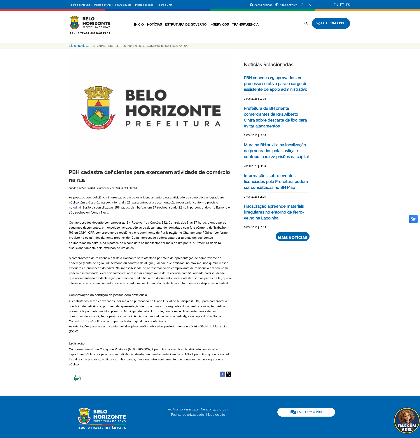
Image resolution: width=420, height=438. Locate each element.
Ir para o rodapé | (146, 4)
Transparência (245, 24)
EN (336, 5)
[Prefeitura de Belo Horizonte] (89, 22)
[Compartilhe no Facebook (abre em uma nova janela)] (222, 374)
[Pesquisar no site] (306, 23)
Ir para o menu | (103, 4)
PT (342, 5)
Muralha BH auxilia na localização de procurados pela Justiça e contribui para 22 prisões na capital (276, 151)
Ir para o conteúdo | (81, 4)
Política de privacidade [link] (187, 414)
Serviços (221, 24)
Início (139, 24)
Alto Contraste (288, 5)
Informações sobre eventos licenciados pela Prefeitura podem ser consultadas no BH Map (276, 181)
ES (348, 5)
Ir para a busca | (124, 4)
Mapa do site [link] (215, 414)
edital (77, 207)
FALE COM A (309, 412)
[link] (306, 412)
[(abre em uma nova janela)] (228, 374)
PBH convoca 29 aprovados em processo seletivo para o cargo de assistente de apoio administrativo (276, 83)
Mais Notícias (292, 237)
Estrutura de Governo (185, 24)
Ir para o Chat (164, 4)
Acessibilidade (263, 5)
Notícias (154, 24)
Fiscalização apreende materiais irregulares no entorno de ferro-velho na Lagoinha (274, 212)
